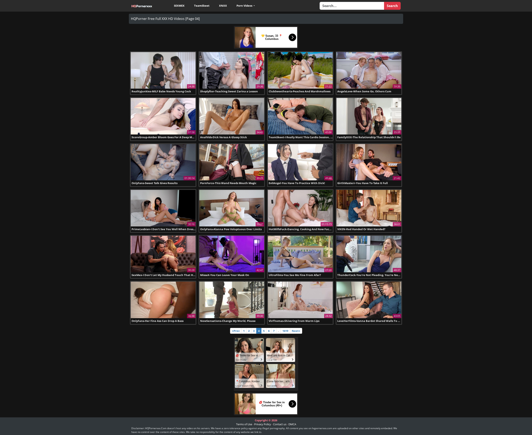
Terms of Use (244, 424)
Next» (296, 331)
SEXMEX (179, 5)
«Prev (236, 331)
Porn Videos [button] (244, 5)
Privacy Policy (262, 424)
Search (392, 6)
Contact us (279, 424)
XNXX (223, 5)
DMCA (292, 424)
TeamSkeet (201, 5)
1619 (285, 331)
